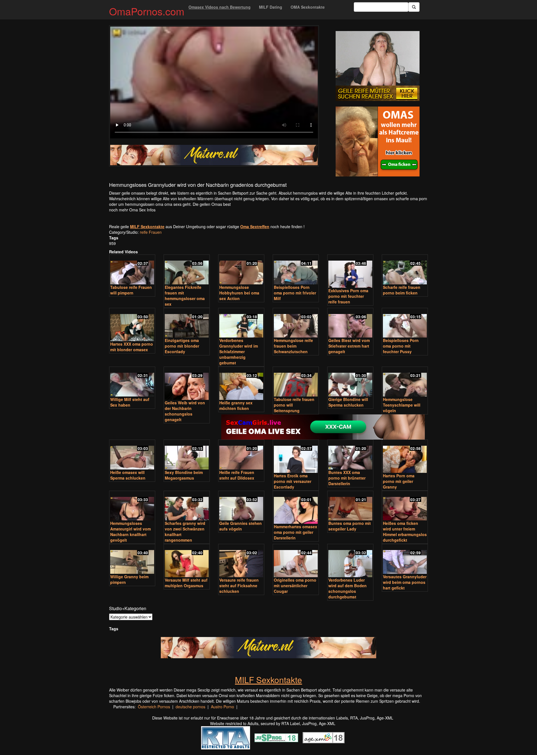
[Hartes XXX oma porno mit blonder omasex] (132, 325)
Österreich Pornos (154, 706)
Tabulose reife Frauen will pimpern (131, 290)
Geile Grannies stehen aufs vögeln (240, 526)
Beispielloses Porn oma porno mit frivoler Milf (295, 292)
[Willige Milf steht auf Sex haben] (132, 382)
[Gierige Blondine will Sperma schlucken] (350, 382)
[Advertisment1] (377, 66)
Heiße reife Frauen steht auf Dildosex (236, 475)
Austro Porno (222, 706)
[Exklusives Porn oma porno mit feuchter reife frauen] (350, 272)
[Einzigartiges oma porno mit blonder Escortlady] (187, 323)
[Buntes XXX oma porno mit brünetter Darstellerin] (350, 455)
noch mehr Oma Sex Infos (132, 210)
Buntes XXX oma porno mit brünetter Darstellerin (347, 477)
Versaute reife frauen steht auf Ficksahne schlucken (239, 585)
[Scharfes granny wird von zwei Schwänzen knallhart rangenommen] (187, 506)
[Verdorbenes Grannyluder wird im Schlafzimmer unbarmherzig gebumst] (241, 323)
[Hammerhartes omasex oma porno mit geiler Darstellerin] (296, 508)
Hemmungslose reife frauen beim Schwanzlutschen (293, 346)
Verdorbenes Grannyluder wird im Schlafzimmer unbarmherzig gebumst (238, 351)
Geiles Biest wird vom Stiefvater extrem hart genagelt (349, 346)
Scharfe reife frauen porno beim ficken (401, 290)
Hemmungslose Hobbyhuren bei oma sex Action (239, 292)
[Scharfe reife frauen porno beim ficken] (405, 270)
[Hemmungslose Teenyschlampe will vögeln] (405, 382)
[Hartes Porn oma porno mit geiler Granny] (405, 457)
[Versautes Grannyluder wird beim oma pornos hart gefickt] (405, 559)
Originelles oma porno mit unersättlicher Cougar (295, 585)
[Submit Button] (414, 7)
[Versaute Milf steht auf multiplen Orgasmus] (187, 561)
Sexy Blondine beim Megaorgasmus (184, 475)
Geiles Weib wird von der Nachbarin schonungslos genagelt (185, 411)
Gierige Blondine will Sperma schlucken (348, 402)
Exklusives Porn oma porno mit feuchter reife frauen (348, 296)
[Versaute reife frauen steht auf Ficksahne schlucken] (241, 561)
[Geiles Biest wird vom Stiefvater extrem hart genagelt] (350, 323)
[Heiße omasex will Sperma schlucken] (132, 455)
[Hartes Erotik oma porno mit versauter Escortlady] (296, 457)
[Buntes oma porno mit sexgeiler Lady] (350, 506)
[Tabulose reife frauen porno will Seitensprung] (296, 382)
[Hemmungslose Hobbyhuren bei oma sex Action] (241, 270)
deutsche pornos (190, 706)
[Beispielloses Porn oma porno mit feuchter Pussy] (405, 323)
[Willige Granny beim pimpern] (132, 559)
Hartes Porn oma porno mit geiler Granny (398, 481)
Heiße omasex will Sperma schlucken (127, 475)
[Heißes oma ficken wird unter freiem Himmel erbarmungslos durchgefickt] (405, 506)
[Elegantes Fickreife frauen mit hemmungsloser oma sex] (187, 270)
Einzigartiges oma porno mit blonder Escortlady (182, 346)
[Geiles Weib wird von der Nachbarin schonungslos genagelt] (187, 384)
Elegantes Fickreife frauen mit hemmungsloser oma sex (185, 295)
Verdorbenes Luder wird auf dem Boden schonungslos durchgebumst (347, 588)
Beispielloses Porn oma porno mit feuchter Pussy (401, 346)
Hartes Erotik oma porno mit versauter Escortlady (292, 481)
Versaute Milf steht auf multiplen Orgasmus (186, 582)
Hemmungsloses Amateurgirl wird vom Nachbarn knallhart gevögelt (130, 531)
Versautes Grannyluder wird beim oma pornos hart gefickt (405, 582)
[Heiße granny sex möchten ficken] (241, 384)
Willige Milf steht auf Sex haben (129, 402)
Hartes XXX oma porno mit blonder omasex (131, 346)
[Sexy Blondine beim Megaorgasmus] (187, 455)
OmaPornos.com (146, 11)
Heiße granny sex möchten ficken (236, 405)
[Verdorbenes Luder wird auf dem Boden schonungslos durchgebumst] (350, 561)
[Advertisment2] (377, 141)
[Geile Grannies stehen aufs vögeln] (241, 506)
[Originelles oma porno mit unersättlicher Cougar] (296, 561)
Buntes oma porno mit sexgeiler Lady (349, 526)
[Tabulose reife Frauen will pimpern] (132, 270)
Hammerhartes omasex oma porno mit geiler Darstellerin (295, 532)
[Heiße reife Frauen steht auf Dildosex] (241, 455)
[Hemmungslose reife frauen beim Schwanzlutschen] (296, 323)
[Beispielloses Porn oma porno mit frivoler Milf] (296, 270)
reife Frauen (151, 232)
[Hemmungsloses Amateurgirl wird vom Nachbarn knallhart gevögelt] (132, 506)
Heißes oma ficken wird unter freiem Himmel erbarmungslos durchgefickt (405, 531)
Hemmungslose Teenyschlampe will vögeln (401, 405)
